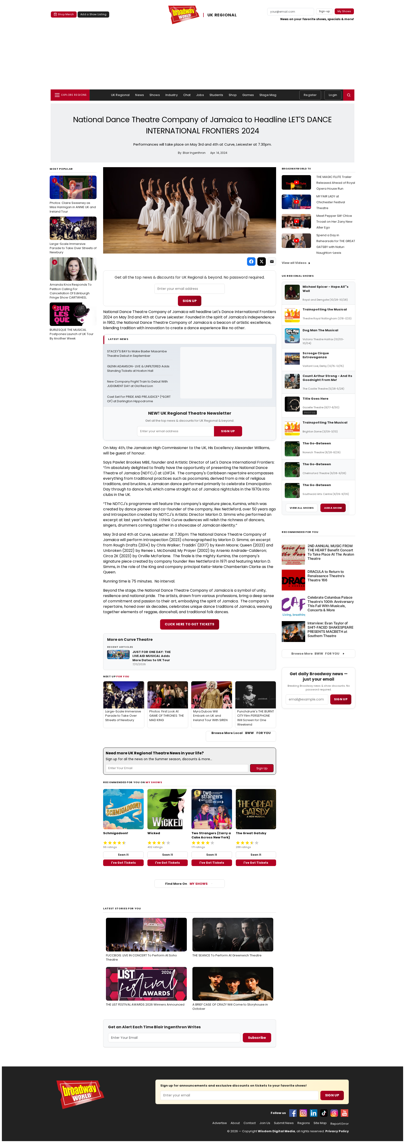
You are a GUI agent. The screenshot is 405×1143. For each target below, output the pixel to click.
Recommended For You (300, 532)
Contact (250, 1123)
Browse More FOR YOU (315, 653)
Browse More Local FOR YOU (241, 733)
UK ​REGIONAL (222, 15)
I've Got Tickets (123, 863)
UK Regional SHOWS (298, 276)
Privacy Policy (337, 1131)
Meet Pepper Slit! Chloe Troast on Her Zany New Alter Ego (334, 222)
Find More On (186, 883)
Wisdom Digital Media (276, 1131)
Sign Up (190, 301)
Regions (303, 1123)
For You (122, 676)
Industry (171, 95)
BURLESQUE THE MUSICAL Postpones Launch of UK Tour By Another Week (72, 322)
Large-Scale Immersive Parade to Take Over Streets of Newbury (73, 236)
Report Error (339, 1124)
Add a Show (333, 508)
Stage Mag (267, 95)
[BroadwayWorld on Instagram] (303, 1113)
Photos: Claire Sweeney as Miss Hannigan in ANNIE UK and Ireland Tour (73, 196)
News (139, 95)
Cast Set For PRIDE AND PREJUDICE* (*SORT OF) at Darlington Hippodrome (139, 399)
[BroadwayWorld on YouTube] (344, 1113)
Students (216, 95)
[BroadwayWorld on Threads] (334, 1113)
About (235, 1123)
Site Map (320, 1123)
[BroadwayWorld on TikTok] (324, 1113)
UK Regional (120, 95)
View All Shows (302, 508)
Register (310, 95)
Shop (233, 95)
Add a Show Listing (93, 14)
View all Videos (294, 263)
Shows (155, 95)
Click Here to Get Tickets (189, 624)
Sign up (341, 699)
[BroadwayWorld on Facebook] (293, 1113)
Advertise (219, 1123)
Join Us (264, 1123)
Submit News (284, 1123)
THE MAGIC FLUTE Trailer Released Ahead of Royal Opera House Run (335, 183)
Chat (187, 95)
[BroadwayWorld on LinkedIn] (313, 1113)
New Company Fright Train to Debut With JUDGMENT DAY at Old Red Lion (138, 384)
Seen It (123, 855)
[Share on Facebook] (251, 261)
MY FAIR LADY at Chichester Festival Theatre (330, 202)
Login (333, 95)
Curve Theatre (138, 639)
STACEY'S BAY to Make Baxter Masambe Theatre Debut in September (137, 353)
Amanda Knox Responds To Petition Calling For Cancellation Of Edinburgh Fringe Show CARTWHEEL (71, 280)
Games (248, 95)
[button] (348, 95)
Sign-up (324, 11)
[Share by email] (272, 261)
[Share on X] (261, 261)
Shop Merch (66, 14)
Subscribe (257, 1037)
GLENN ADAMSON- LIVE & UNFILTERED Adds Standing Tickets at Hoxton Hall (138, 368)
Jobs (200, 95)
